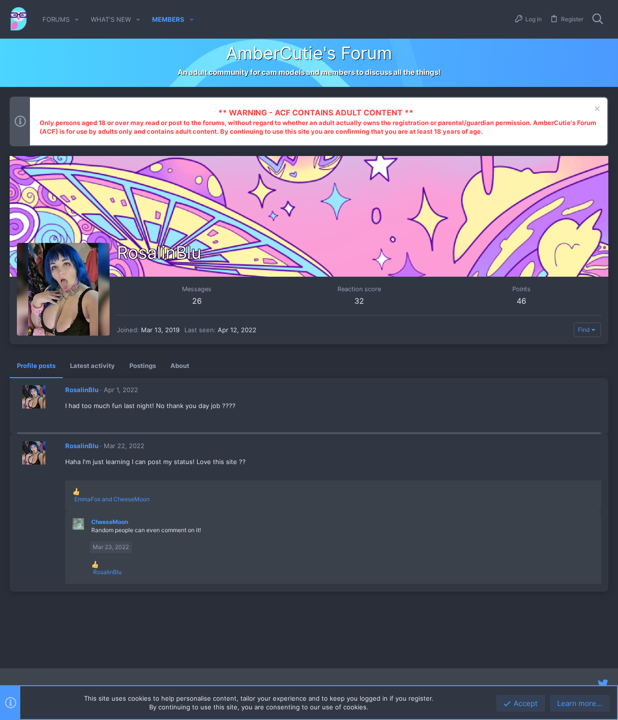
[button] (76, 19)
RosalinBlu (81, 390)
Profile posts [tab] (36, 365)
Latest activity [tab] (92, 365)
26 (197, 301)
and (112, 499)
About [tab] (179, 365)
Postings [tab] (142, 365)
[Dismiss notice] (596, 110)
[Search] (597, 19)
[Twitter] (603, 683)
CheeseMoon (109, 521)
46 (521, 301)
